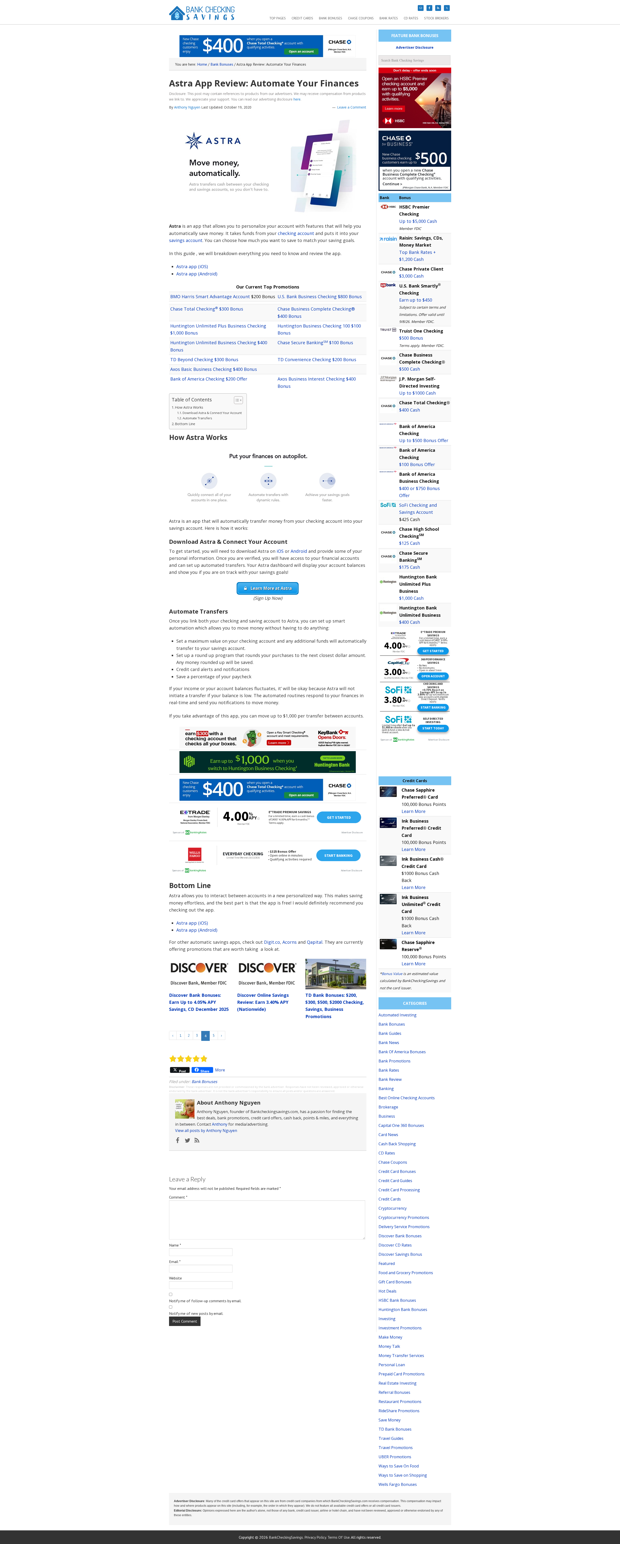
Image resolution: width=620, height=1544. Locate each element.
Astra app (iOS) (192, 266)
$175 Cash (409, 567)
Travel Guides (391, 1438)
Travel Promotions (396, 1447)
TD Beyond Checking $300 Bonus (204, 359)
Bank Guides (390, 1033)
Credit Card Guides (395, 1180)
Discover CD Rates (395, 1245)
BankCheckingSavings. (286, 1537)
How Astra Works (189, 407)
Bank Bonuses (204, 1081)
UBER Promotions (395, 1456)
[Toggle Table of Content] (236, 400)
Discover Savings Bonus (400, 1254)
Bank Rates (389, 1070)
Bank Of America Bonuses (402, 1051)
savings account (185, 240)
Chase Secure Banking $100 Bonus (315, 342)
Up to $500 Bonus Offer (423, 440)
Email (175, 1261)
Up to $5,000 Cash (418, 221)
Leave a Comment (351, 107)
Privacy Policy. (315, 1537)
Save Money (390, 1420)
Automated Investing (398, 1015)
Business (387, 1116)
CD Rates (387, 1153)
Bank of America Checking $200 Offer (208, 379)
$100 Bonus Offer (417, 464)
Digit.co (272, 942)
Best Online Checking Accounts (407, 1097)
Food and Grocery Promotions (406, 1272)
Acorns (289, 942)
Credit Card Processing (399, 1190)
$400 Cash (409, 410)
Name (175, 1245)
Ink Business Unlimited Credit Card (421, 904)
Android (299, 551)
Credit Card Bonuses (397, 1171)
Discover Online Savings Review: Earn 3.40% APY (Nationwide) (263, 1002)
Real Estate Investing (398, 1383)
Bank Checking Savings (202, 15)
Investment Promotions (400, 1328)
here (297, 99)
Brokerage (388, 1107)
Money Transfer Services (401, 1355)
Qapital (314, 942)
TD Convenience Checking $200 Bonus (317, 359)
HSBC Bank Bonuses (397, 1300)
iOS (280, 551)
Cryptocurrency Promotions (404, 1217)
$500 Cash (409, 369)
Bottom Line (185, 423)
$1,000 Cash (411, 598)
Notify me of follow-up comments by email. (205, 1300)
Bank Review (390, 1079)
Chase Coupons (393, 1162)
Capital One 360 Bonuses (401, 1125)
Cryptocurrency (393, 1208)
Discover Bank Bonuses (400, 1236)
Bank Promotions (395, 1061)
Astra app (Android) (196, 274)
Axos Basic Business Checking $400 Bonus (213, 369)
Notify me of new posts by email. (196, 1313)
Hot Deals (387, 1291)
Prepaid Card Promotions (402, 1374)
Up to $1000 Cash (417, 393)
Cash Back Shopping (397, 1143)
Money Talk (389, 1346)
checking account (296, 233)
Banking (386, 1088)
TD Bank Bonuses (395, 1429)
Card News (388, 1134)
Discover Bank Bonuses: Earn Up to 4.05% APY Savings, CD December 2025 (199, 1002)
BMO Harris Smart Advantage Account (210, 296)
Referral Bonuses (394, 1392)
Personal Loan (392, 1364)
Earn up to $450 (415, 300)
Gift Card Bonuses (395, 1282)
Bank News (389, 1042)
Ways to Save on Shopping (403, 1475)
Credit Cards (390, 1199)
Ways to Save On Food (399, 1466)
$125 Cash (409, 543)
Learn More (414, 811)
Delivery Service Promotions (404, 1226)
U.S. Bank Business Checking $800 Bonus (320, 296)
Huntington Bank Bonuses (403, 1309)
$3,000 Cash (411, 276)
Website (175, 1278)
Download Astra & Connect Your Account (212, 413)
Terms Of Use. (338, 1537)
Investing (387, 1318)
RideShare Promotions (399, 1410)
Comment (178, 1197)
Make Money (390, 1337)
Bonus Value (392, 973)
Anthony (219, 1124)
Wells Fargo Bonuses (398, 1484)
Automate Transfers (197, 418)
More (220, 1070)
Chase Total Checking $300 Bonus (206, 309)
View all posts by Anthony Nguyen (206, 1130)
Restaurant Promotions (400, 1401)
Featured (387, 1263)
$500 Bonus (411, 338)
